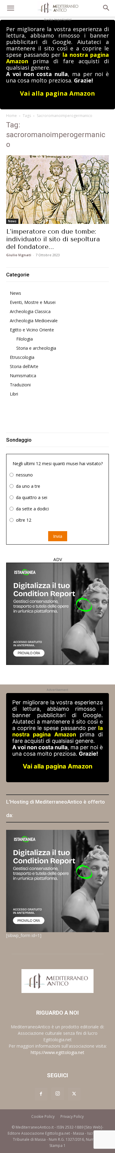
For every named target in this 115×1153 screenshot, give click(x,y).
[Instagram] (58, 1094)
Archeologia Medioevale (34, 320)
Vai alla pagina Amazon (57, 93)
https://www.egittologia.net (57, 1052)
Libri (14, 394)
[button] (10, 8)
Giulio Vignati (18, 255)
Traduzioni (20, 385)
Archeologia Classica (30, 311)
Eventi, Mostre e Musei (33, 302)
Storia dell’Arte (24, 366)
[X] (74, 1094)
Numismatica (23, 375)
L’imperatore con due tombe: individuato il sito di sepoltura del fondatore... (53, 239)
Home (11, 115)
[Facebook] (41, 1094)
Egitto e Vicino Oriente (32, 330)
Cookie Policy (43, 1116)
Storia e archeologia (36, 348)
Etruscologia (22, 357)
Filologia (24, 339)
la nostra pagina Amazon (57, 731)
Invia (57, 536)
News (12, 221)
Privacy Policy (72, 1116)
